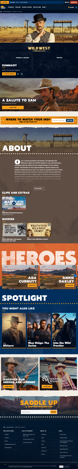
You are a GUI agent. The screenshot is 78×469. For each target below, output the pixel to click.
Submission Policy (63, 445)
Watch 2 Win (37, 7)
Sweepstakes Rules (64, 449)
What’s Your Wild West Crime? (37, 239)
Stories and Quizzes (27, 442)
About (42, 437)
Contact (43, 441)
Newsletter (43, 434)
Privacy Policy (63, 434)
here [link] (15, 466)
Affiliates (43, 450)
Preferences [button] (66, 466)
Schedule (11, 7)
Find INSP (18, 7)
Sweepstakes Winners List (10, 444)
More (43, 7)
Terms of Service (63, 452)
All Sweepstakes (8, 447)
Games (6, 441)
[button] (76, 465)
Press (42, 454)
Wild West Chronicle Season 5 (12, 213)
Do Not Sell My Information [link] (27, 466)
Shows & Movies (27, 7)
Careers (43, 447)
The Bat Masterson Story (28, 439)
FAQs (42, 444)
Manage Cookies (63, 437)
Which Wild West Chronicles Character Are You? (12, 240)
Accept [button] (61, 466)
